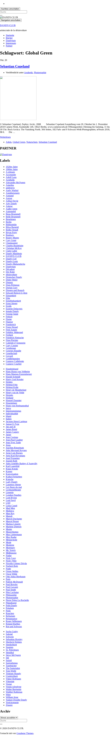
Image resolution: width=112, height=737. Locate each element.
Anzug (9, 198)
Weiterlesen (5, 137)
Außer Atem (11, 209)
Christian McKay (14, 248)
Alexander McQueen (15, 182)
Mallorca (10, 511)
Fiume (9, 319)
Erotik (9, 306)
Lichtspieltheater (13, 490)
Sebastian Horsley (14, 639)
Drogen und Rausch (15, 290)
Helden (9, 382)
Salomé (9, 634)
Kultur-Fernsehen (14, 476)
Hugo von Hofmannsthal (17, 405)
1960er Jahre (12, 169)
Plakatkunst (11, 603)
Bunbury (10, 235)
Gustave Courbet (13, 364)
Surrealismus (12, 663)
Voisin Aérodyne (13, 686)
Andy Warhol (12, 190)
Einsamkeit (11, 295)
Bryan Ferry (11, 232)
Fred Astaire (11, 329)
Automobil (11, 211)
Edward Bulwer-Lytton (16, 293)
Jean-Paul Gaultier (14, 440)
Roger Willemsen (14, 621)
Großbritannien (13, 358)
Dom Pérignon (12, 285)
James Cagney (12, 432)
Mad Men (10, 508)
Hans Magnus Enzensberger (19, 374)
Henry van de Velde (15, 392)
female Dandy (12, 311)
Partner (9, 46)
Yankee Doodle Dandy (16, 700)
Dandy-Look (12, 261)
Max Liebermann (14, 534)
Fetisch (9, 316)
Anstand (10, 195)
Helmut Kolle (12, 387)
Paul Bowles (12, 584)
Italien (9, 419)
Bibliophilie (11, 224)
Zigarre (9, 705)
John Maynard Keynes (16, 450)
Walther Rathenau (14, 692)
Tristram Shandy (13, 673)
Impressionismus (13, 411)
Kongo (9, 471)
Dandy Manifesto (14, 253)
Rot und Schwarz (14, 626)
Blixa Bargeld (12, 227)
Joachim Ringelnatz (15, 447)
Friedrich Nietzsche (15, 337)
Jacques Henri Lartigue (16, 421)
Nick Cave (11, 558)
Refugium (10, 616)
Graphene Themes (24, 733)
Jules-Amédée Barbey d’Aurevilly (21, 463)
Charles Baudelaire (14, 245)
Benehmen (11, 219)
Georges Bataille (13, 351)
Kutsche (9, 479)
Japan (8, 434)
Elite (8, 298)
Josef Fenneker (13, 458)
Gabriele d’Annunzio (15, 343)
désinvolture (11, 274)
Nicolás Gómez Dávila (16, 563)
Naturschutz (31, 142)
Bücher (9, 38)
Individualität (12, 413)
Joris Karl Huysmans (15, 455)
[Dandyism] (6, 154)
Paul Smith (11, 589)
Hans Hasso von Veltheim (18, 371)
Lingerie (10, 492)
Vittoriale (10, 681)
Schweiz (10, 636)
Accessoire (11, 174)
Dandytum (11, 40)
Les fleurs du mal (14, 487)
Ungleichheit (12, 676)
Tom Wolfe (11, 671)
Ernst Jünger (11, 303)
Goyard (9, 356)
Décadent (10, 269)
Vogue (9, 684)
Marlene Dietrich (13, 526)
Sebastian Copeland (14, 66)
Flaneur (9, 322)
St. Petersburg (12, 650)
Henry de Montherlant (16, 390)
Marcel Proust (12, 521)
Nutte (8, 568)
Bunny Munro (12, 237)
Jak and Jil (10, 426)
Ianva (8, 408)
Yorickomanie (12, 702)
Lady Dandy (12, 482)
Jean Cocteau (12, 437)
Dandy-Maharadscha (15, 264)
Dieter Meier (12, 280)
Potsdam (10, 608)
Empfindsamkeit (13, 301)
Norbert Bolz (12, 566)
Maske (9, 529)
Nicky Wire (11, 561)
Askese (9, 206)
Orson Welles (12, 571)
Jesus (8, 445)
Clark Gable (11, 251)
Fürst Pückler (12, 340)
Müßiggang (11, 553)
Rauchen (10, 613)
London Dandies (13, 495)
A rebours (10, 172)
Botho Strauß (12, 230)
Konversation (12, 474)
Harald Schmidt (13, 377)
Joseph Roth (11, 461)
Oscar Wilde (11, 574)
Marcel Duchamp (14, 518)
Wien (8, 694)
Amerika (10, 185)
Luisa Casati (11, 505)
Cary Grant (11, 240)
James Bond (11, 429)
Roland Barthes (13, 624)
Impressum (11, 43)
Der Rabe (10, 272)
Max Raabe (11, 537)
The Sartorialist (13, 668)
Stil (7, 658)
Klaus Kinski (12, 469)
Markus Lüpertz (13, 524)
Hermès (9, 395)
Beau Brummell (13, 214)
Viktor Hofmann (13, 679)
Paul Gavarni (12, 587)
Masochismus (12, 532)
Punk (8, 610)
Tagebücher (11, 665)
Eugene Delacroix (14, 308)
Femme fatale (12, 314)
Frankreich (11, 324)
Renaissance (11, 618)
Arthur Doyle (12, 201)
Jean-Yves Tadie (13, 442)
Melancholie (11, 540)
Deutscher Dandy (14, 277)
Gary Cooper (12, 345)
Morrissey (10, 547)
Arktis (9, 142)
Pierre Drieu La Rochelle (17, 600)
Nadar (9, 555)
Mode (8, 542)
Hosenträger (11, 403)
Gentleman (11, 348)
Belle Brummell (13, 216)
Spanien (9, 647)
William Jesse (12, 697)
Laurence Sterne (13, 484)
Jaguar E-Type (12, 424)
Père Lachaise (12, 592)
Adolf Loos (11, 177)
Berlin (9, 222)
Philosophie (11, 595)
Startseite (10, 35)
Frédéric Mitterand (14, 332)
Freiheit (9, 335)
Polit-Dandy (11, 605)
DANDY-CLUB (8, 25)
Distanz (9, 282)
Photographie (40, 72)
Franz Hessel (12, 327)
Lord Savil (11, 500)
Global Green (19, 142)
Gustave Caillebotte (15, 361)
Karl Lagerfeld (12, 466)
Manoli (9, 516)
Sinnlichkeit (11, 644)
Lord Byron (11, 497)
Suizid (9, 660)
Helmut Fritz (12, 384)
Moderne (10, 545)
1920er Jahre (12, 166)
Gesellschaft (11, 353)
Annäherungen (13, 193)
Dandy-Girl (11, 258)
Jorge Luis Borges (14, 453)
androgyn (10, 188)
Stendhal (10, 652)
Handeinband (12, 369)
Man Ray (10, 513)
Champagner (12, 243)
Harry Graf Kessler (14, 379)
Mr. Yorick (11, 550)
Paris (8, 579)
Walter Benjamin (13, 689)
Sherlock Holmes (14, 642)
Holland (9, 398)
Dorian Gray (12, 287)
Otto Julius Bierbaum (15, 576)
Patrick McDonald (14, 582)
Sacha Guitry (12, 631)
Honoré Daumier (13, 400)
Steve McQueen (13, 655)
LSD (8, 503)
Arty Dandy (11, 203)
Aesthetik (28, 72)
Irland (8, 416)
